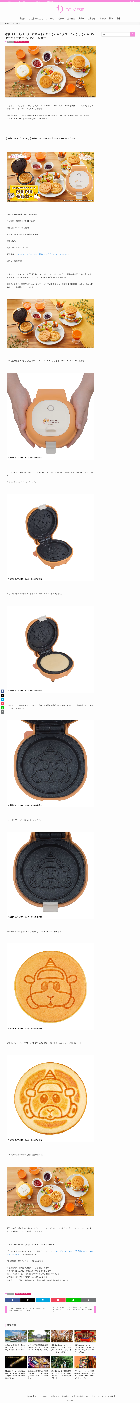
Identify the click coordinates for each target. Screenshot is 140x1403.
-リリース (10, 41)
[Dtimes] (70, 9)
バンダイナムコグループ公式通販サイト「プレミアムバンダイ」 (41, 254)
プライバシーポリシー (42, 1396)
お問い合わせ (55, 1396)
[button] (12, 1300)
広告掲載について (67, 1396)
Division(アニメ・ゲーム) (21, 41)
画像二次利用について (82, 1396)
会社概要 (29, 1396)
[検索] (133, 1)
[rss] (130, 1)
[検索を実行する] (132, 34)
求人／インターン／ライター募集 (102, 1396)
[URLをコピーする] (88, 1300)
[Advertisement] (118, 54)
